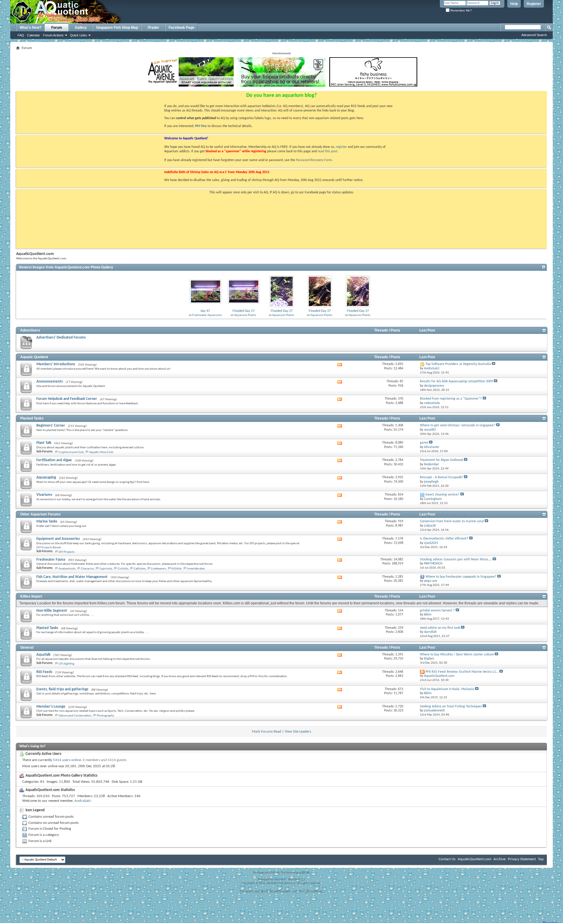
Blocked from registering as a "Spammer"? (451, 398)
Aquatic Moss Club (101, 452)
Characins (87, 568)
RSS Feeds (44, 672)
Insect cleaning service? (442, 494)
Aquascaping (46, 477)
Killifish (177, 568)
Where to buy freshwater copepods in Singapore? (460, 577)
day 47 (205, 311)
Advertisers (30, 330)
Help (514, 4)
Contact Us (447, 859)
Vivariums (44, 495)
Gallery (81, 28)
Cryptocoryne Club (71, 452)
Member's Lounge (50, 707)
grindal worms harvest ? (437, 610)
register (341, 147)
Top (541, 859)
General (26, 647)
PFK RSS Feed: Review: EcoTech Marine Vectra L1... (461, 672)
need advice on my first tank (440, 628)
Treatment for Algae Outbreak (441, 460)
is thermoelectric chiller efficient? (444, 538)
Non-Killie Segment (51, 611)
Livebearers (158, 568)
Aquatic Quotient (34, 357)
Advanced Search (534, 35)
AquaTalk (43, 655)
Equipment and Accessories (58, 539)
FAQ (21, 35)
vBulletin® (280, 879)
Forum (56, 28)
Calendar (33, 35)
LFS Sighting (66, 663)
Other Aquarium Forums (40, 514)
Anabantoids (67, 568)
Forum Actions (53, 35)
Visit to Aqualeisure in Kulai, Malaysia (447, 689)
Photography (105, 715)
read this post (327, 151)
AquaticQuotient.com (474, 859)
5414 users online (67, 760)
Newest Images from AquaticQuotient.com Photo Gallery (66, 267)
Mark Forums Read (266, 731)
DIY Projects (44, 547)
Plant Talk (43, 443)
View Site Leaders (298, 731)
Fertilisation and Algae (54, 460)
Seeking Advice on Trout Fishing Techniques (451, 706)
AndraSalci (82, 801)
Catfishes (139, 568)
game (424, 442)
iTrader (153, 28)
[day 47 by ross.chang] (205, 291)
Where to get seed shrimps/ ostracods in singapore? (457, 425)
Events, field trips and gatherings (62, 689)
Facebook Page (181, 28)
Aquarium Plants (245, 315)
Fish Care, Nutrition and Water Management (72, 577)
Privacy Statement (522, 859)
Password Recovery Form (314, 160)
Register (534, 4)
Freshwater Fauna (50, 560)
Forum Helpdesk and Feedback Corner (66, 399)
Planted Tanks (32, 418)
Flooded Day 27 (244, 311)
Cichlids (123, 568)
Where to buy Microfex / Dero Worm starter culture (457, 654)
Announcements (49, 381)
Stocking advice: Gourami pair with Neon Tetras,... (456, 559)
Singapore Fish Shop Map (117, 28)
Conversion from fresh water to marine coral (452, 521)
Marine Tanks (46, 521)
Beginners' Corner (50, 425)
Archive (500, 859)
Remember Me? (461, 10)
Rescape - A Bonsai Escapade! (441, 477)
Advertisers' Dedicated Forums (61, 337)
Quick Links (78, 35)
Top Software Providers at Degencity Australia (458, 364)
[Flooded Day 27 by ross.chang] (244, 291)
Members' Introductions (55, 364)
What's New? (30, 28)
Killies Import (31, 596)
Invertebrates (196, 568)
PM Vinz (201, 126)
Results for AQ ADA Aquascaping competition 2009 (456, 381)
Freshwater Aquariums (207, 315)
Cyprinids (105, 568)
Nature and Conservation (75, 715)
